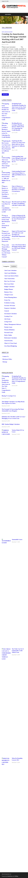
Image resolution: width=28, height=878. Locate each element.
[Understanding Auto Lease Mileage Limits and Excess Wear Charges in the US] (6, 156)
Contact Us (6, 356)
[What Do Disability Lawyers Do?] (6, 758)
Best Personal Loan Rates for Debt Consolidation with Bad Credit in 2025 (19, 203)
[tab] (6, 266)
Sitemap (5, 362)
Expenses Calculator (10, 308)
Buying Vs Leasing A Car (9, 396)
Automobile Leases (17, 539)
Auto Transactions (9, 278)
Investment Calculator (10, 313)
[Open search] (24, 14)
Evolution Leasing (9, 302)
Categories (6, 266)
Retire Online (8, 335)
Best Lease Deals (9, 284)
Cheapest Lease (8, 294)
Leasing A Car (8, 316)
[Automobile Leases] (6, 539)
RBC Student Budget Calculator (11, 424)
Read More (5, 94)
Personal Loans (8, 332)
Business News (8, 292)
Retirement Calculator (10, 338)
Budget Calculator (9, 286)
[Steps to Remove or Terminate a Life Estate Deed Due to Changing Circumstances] (6, 186)
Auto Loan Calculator (7, 31)
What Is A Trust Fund (10, 343)
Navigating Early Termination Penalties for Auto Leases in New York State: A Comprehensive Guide (19, 107)
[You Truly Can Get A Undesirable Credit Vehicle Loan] (6, 649)
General (6, 311)
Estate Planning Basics (10, 297)
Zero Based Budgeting (10, 346)
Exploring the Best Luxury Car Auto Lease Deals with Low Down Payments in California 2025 (18, 144)
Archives (13, 266)
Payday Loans (8, 327)
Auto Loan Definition (10, 273)
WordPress (9, 876)
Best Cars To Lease (9, 281)
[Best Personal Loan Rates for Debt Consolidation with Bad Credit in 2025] (6, 202)
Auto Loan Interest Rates (11, 276)
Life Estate (7, 319)
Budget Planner (8, 289)
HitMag (16, 876)
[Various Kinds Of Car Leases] (6, 430)
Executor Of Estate (9, 305)
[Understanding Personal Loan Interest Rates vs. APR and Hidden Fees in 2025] (6, 171)
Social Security (8, 340)
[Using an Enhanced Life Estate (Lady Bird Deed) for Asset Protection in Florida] (6, 215)
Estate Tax (7, 300)
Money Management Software (12, 324)
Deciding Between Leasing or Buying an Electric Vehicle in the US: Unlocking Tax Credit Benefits (18, 126)
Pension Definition (9, 329)
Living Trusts (8, 321)
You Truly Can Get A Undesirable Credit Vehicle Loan (18, 650)
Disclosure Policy (7, 359)
